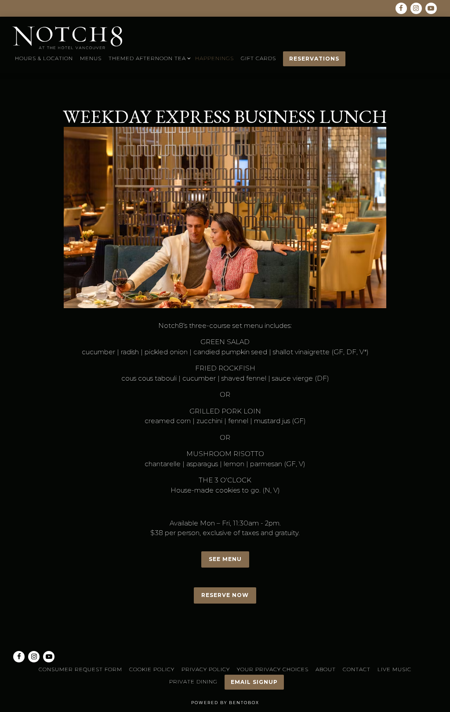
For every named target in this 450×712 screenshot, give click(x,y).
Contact (356, 669)
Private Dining (193, 681)
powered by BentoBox (225, 702)
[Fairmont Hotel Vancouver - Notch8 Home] (67, 37)
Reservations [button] (314, 58)
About (326, 669)
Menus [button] (91, 58)
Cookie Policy (151, 669)
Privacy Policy (205, 669)
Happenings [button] (214, 58)
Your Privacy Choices (272, 669)
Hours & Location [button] (44, 58)
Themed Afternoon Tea (148, 57)
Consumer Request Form (80, 669)
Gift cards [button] (258, 58)
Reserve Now (225, 595)
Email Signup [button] (254, 682)
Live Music (394, 669)
